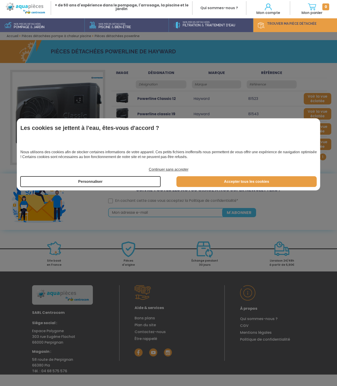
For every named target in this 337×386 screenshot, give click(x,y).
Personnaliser (90, 182)
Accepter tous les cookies (246, 182)
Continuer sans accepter (168, 169)
